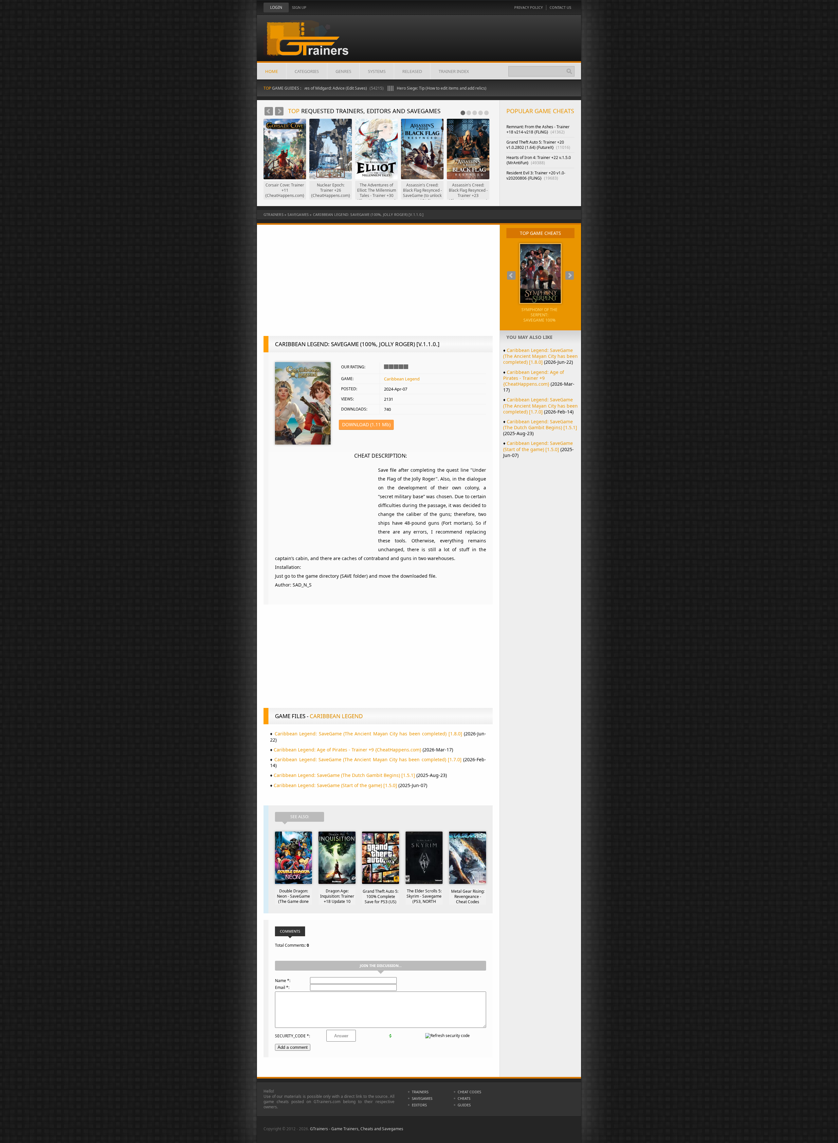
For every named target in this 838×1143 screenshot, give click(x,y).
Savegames (298, 214)
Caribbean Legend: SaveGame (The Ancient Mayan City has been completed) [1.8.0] (368, 733)
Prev (269, 111)
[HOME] (313, 43)
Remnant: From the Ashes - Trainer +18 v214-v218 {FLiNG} (538, 129)
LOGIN (276, 7)
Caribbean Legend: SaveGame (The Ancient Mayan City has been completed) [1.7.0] (367, 759)
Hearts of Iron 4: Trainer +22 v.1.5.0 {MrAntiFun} (538, 160)
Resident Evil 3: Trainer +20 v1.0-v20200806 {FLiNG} (535, 175)
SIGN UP (299, 7)
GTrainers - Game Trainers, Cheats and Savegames (356, 1129)
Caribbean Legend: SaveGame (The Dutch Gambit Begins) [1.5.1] (344, 775)
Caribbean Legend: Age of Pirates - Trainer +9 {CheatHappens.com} (347, 750)
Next (279, 111)
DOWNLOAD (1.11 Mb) (366, 424)
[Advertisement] (378, 283)
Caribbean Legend (402, 379)
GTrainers (273, 214)
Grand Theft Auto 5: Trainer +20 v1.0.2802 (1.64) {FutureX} (538, 144)
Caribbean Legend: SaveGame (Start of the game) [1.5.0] (335, 785)
